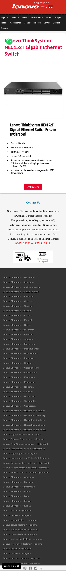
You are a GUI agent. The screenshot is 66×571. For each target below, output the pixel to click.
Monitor (27, 23)
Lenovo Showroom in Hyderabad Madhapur (24, 425)
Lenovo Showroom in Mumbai (17, 491)
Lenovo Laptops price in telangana (20, 453)
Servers (25, 17)
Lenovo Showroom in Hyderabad (19, 277)
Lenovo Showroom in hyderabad (19, 487)
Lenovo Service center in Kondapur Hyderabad (26, 467)
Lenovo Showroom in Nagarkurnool (20, 353)
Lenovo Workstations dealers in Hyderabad (24, 448)
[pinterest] (24, 568)
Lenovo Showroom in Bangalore (18, 482)
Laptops (4, 17)
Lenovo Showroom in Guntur (17, 310)
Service (47, 23)
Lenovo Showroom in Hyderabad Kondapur (24, 420)
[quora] (41, 568)
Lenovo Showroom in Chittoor (17, 301)
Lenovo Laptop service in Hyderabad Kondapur (26, 458)
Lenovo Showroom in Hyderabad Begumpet (24, 429)
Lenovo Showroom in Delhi (16, 496)
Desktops (15, 17)
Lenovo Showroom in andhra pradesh (21, 287)
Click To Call (11, 565)
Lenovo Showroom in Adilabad (18, 334)
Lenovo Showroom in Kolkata (17, 506)
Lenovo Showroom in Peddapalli (18, 358)
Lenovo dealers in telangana (17, 515)
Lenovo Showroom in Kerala (17, 501)
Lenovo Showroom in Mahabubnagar (21, 349)
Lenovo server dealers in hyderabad (20, 520)
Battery (49, 17)
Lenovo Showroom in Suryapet (18, 391)
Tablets (4, 23)
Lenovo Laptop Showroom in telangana (22, 434)
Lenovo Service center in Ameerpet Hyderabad (26, 472)
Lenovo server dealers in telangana (20, 525)
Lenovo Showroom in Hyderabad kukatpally (24, 415)
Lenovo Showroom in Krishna (17, 315)
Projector (37, 23)
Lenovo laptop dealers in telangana (20, 534)
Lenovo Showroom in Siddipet (17, 363)
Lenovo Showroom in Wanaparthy (19, 406)
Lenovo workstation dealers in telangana (22, 544)
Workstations (37, 17)
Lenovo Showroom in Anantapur (18, 296)
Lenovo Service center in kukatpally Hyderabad (26, 463)
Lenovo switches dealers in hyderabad (21, 558)
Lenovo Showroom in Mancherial (19, 382)
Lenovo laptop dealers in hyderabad (20, 529)
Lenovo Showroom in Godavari (18, 306)
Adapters (59, 17)
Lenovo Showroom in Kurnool (17, 320)
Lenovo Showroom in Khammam (19, 377)
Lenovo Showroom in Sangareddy (19, 401)
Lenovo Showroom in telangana (18, 282)
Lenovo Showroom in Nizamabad (19, 396)
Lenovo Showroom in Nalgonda (18, 387)
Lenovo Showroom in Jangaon (18, 339)
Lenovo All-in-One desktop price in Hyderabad (25, 444)
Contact (56, 23)
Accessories (15, 23)
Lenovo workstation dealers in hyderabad (23, 539)
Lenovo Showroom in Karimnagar (19, 344)
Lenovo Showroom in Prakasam (18, 329)
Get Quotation (33, 187)
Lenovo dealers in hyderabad (17, 510)
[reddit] (35, 568)
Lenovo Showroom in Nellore (17, 325)
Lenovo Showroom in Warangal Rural (21, 368)
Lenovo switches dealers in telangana (21, 563)
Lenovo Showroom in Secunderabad (21, 291)
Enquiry (4, 28)
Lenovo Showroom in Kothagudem (20, 372)
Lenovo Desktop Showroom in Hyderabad (23, 439)
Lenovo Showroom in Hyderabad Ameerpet (24, 410)
